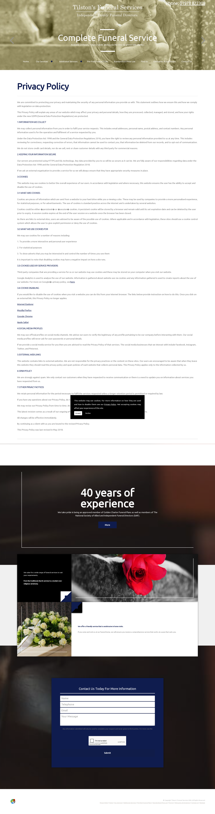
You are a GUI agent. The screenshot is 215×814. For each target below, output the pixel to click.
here (72, 282)
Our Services (42, 61)
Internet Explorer (25, 304)
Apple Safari (23, 322)
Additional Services (68, 61)
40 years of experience (107, 497)
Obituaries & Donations (164, 61)
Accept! (78, 413)
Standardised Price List (124, 61)
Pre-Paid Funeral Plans (97, 61)
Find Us (144, 61)
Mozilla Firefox (24, 310)
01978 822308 (192, 3)
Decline (88, 413)
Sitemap (202, 803)
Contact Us (186, 61)
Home (26, 61)
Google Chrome (25, 316)
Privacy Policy (110, 404)
